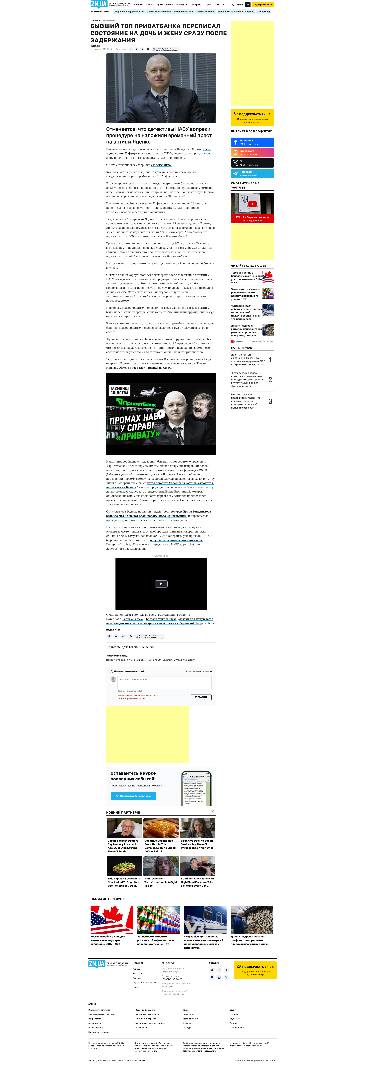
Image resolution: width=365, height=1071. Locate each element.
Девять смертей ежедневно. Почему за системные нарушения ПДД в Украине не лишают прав (248, 359)
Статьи (150, 4)
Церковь (186, 1023)
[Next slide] (272, 11)
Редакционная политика (145, 982)
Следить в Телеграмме (135, 796)
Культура (186, 1027)
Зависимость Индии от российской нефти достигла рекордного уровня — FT (245, 294)
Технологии (188, 1014)
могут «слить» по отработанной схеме (176, 540)
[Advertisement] (147, 734)
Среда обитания (190, 1019)
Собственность (237, 1027)
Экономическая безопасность (150, 1023)
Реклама (137, 978)
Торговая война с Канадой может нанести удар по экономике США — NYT (246, 277)
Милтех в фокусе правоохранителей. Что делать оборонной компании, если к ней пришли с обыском (245, 401)
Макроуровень (95, 1019)
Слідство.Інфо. (161, 165)
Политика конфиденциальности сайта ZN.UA (255, 1061)
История (234, 1014)
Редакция (137, 973)
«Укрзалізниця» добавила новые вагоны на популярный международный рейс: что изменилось (246, 312)
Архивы (136, 969)
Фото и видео (165, 4)
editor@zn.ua (178, 994)
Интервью (182, 4)
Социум (233, 1010)
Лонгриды (196, 4)
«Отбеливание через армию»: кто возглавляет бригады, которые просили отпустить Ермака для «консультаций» (247, 379)
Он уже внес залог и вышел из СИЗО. (145, 367)
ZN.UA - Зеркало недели (252, 217)
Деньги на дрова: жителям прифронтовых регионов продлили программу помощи (246, 330)
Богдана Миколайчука (161, 619)
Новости (138, 4)
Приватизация (95, 1027)
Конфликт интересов (145, 1019)
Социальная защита (145, 1010)
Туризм (233, 1023)
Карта (136, 987)
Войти (240, 5)
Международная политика (101, 1014)
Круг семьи (235, 1019)
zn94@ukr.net (168, 986)
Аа (248, 5)
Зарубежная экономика (147, 1014)
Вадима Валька (132, 619)
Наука (185, 1010)
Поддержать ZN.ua (263, 5)
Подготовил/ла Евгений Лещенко (130, 647)
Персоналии (141, 1027)
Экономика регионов (98, 1032)
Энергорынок (94, 1023)
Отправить (201, 697)
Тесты (208, 4)
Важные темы (100, 12)
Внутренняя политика (99, 1010)
